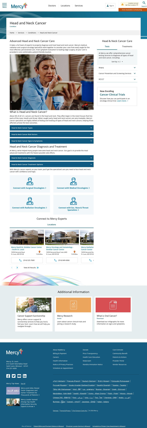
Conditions (32, 33)
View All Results (30, 267)
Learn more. (122, 101)
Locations (65, 5)
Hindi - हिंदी (77, 389)
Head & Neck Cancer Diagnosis (23, 158)
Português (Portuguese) (120, 381)
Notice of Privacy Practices (63, 364)
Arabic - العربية (124, 398)
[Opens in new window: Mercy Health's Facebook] (8, 376)
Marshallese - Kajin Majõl (62, 393)
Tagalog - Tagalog (119, 385)
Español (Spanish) (103, 385)
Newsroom (87, 361)
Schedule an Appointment (63, 368)
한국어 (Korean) (103, 381)
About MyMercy (59, 350)
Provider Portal (118, 361)
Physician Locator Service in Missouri (78, 426)
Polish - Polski (113, 393)
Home (12, 33)
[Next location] (17, 267)
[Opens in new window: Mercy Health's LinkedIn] (25, 376)
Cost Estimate (118, 350)
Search (144, 6)
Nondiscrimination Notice (93, 364)
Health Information (60, 361)
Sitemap (56, 411)
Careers (56, 357)
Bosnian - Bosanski (103, 389)
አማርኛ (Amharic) (59, 381)
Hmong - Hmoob (126, 393)
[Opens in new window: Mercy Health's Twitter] (14, 376)
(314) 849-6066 (63, 260)
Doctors (52, 5)
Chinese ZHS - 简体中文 (62, 398)
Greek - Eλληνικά (118, 389)
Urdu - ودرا (89, 398)
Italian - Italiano (103, 402)
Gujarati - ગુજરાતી (73, 402)
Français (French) (73, 381)
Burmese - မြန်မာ (59, 402)
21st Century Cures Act (79, 411)
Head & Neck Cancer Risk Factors (24, 134)
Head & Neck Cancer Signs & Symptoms (26, 141)
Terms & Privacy (65, 411)
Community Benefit (120, 353)
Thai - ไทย (98, 398)
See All (23, 384)
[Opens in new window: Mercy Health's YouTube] (19, 376)
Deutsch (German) (89, 381)
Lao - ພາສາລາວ (88, 389)
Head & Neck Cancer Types (22, 128)
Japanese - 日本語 (88, 402)
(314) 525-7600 (28, 260)
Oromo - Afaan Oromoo (97, 393)
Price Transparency (90, 353)
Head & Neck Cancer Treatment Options (27, 164)
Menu (5, 7)
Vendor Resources (120, 364)
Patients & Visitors (120, 357)
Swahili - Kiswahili (79, 393)
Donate (85, 350)
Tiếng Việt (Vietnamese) (62, 389)
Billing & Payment (59, 353)
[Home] (19, 6)
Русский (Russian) (60, 385)
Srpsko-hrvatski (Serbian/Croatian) (82, 385)
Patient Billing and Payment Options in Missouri (49, 426)
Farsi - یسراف (78, 398)
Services (79, 5)
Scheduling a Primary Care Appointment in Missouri (109, 426)
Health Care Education (91, 357)
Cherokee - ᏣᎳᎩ (110, 398)
